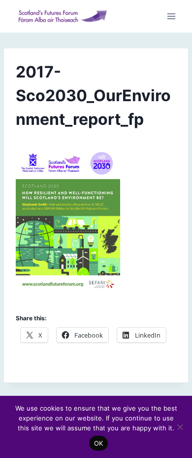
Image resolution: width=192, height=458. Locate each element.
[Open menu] (171, 16)
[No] (180, 427)
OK (98, 443)
